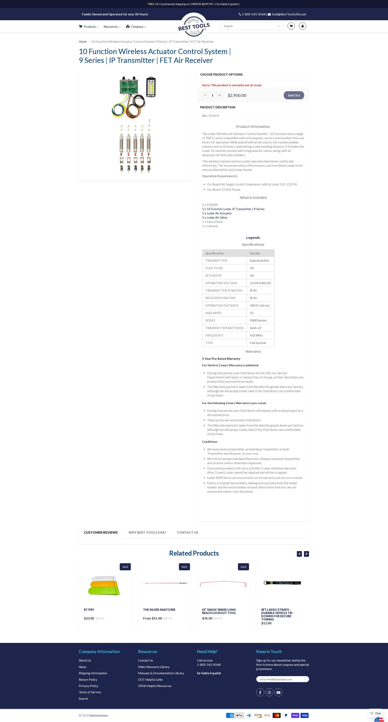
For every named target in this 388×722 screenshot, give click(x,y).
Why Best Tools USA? (147, 532)
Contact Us (145, 660)
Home (83, 41)
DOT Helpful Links (150, 679)
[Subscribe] (304, 679)
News (82, 667)
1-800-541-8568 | (254, 14)
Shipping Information (93, 673)
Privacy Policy (88, 686)
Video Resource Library (154, 667)
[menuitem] (88, 26)
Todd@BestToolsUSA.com (288, 14)
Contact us (187, 532)
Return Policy (88, 679)
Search (83, 698)
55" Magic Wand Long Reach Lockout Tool (219, 611)
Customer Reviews (101, 532)
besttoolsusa (99, 715)
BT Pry (89, 609)
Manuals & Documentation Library (161, 673)
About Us (85, 660)
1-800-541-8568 (209, 664)
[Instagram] (269, 692)
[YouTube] (278, 692)
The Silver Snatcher (159, 609)
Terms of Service (90, 692)
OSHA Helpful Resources (155, 686)
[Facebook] (260, 692)
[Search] (278, 26)
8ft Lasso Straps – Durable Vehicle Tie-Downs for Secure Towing (277, 614)
